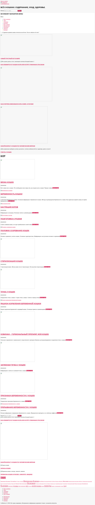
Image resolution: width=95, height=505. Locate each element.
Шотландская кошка (78, 483)
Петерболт (9, 483)
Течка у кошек (8, 292)
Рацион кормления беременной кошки (21, 303)
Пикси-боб (13, 483)
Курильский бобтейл (48, 481)
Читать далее (55, 188)
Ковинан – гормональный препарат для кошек (25, 334)
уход (64, 486)
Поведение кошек (23, 483)
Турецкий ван (64, 483)
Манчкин (57, 481)
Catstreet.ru (5, 4)
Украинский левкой (71, 483)
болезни (4, 486)
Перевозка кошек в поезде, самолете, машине (16, 474)
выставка (10, 486)
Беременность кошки (11, 194)
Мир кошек (66, 481)
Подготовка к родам (11, 219)
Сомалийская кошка (58, 483)
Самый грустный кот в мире (10, 58)
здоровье (15, 486)
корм (19, 486)
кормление (23, 486)
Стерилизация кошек (12, 261)
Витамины (8, 481)
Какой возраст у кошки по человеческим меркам (18, 146)
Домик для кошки (20, 481)
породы (47, 486)
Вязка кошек (7, 182)
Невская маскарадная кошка (74, 481)
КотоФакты (41, 481)
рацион (53, 486)
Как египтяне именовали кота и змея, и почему (17, 104)
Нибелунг (80, 481)
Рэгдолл (45, 483)
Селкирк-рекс (52, 483)
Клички (36, 481)
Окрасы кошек (6, 468)
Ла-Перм (53, 481)
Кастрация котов (9, 207)
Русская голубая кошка (40, 483)
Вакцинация (3, 481)
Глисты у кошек (6, 152)
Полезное (31, 483)
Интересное (28, 481)
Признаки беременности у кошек (18, 395)
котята (34, 486)
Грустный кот (14, 481)
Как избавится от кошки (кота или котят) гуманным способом (22, 64)
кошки (42, 486)
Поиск (2, 10)
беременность (85, 483)
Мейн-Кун (61, 481)
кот (27, 486)
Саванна (48, 483)
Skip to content (4, 1)
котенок (30, 486)
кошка (39, 486)
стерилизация (57, 486)
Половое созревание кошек (15, 230)
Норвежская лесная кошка (87, 481)
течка (62, 486)
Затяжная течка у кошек (13, 365)
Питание (17, 483)
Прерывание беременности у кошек (19, 407)
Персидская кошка (4, 483)
